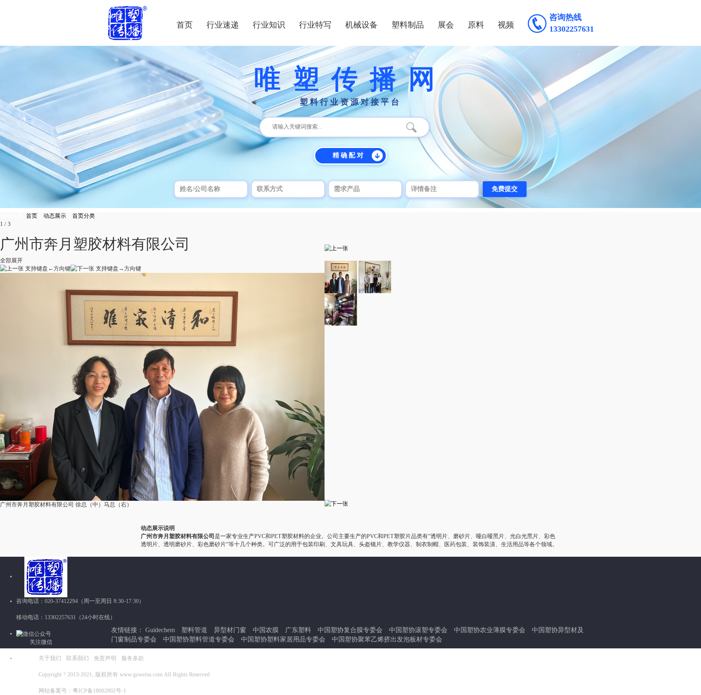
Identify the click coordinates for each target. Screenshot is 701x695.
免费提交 (505, 188)
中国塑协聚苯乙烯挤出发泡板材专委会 (387, 639)
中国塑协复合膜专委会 (350, 629)
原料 (476, 24)
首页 (184, 24)
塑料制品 (407, 24)
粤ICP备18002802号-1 (99, 691)
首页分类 (83, 216)
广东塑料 (298, 629)
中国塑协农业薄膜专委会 (489, 629)
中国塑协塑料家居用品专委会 (283, 639)
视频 (506, 24)
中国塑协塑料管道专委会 (198, 639)
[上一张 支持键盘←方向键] (35, 269)
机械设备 (361, 24)
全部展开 (11, 260)
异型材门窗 (230, 629)
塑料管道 (194, 629)
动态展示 (54, 216)
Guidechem (160, 629)
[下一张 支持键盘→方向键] (106, 269)
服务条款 (132, 658)
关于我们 (50, 658)
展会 (446, 24)
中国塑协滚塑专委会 (418, 629)
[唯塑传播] (127, 23)
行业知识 (269, 24)
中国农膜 (266, 629)
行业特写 (315, 24)
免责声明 (105, 658)
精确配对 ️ (349, 155)
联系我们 (77, 658)
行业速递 (222, 24)
